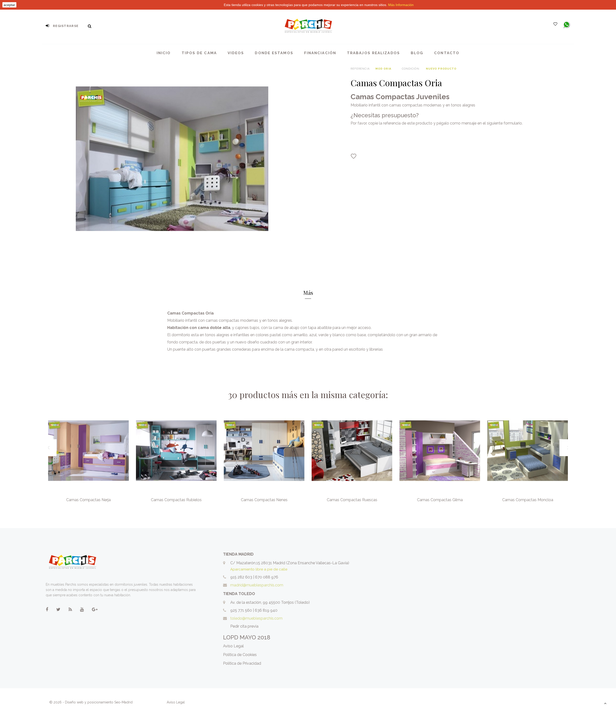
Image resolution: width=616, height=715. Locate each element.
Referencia (360, 68)
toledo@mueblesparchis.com (256, 618)
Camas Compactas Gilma (440, 500)
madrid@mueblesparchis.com (256, 585)
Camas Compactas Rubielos (176, 500)
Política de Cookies (240, 654)
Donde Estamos (274, 53)
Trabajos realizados (373, 53)
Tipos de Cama (199, 53)
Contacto (446, 53)
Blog (417, 53)
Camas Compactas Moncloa (527, 500)
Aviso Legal (233, 646)
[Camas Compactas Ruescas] (352, 450)
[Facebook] (47, 609)
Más (308, 292)
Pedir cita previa (244, 626)
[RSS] (70, 609)
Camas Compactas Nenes (264, 500)
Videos (236, 53)
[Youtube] (82, 609)
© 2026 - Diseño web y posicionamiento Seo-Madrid (91, 702)
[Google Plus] (94, 609)
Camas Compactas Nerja (88, 500)
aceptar (9, 5)
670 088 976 (266, 577)
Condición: (411, 68)
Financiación (320, 53)
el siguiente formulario (502, 123)
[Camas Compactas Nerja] (88, 450)
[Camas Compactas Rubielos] (176, 450)
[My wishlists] (555, 24)
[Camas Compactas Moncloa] (527, 450)
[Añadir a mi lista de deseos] (353, 156)
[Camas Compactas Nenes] (264, 450)
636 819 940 (266, 610)
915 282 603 (241, 577)
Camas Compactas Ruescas (352, 500)
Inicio (164, 53)
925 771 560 (241, 610)
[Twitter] (58, 609)
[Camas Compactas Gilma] (439, 450)
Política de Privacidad (242, 663)
